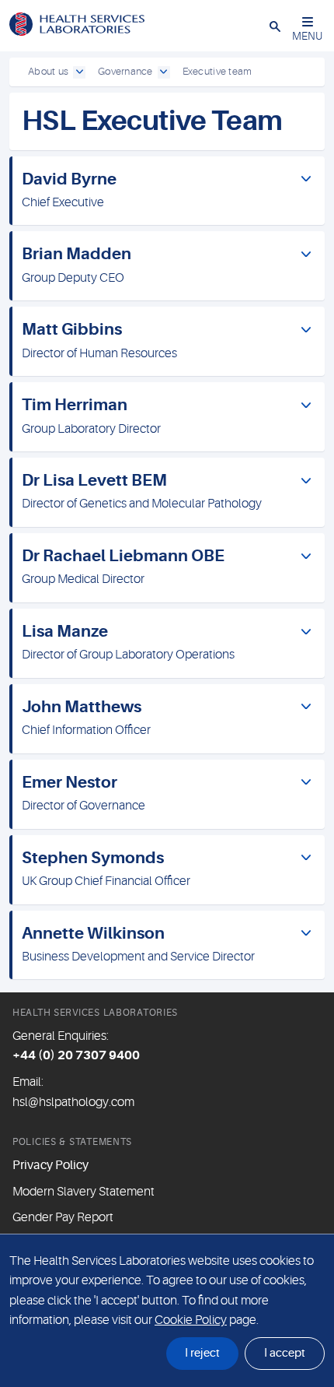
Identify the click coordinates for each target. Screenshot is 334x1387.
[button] (275, 25)
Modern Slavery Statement (83, 1192)
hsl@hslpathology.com (73, 1102)
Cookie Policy (191, 1320)
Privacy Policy (50, 1165)
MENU (307, 36)
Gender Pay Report (62, 1217)
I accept (284, 1353)
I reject (202, 1353)
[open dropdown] (79, 72)
